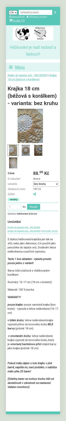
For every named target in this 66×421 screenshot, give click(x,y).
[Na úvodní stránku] (33, 39)
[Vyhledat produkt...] (55, 12)
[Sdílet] (34, 194)
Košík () (19, 20)
